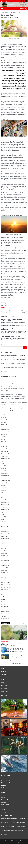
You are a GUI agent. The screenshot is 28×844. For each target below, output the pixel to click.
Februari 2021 (4, 526)
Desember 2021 (5, 502)
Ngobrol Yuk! (4, 691)
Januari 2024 (4, 451)
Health (3, 597)
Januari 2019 (4, 575)
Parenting (3, 609)
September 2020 (5, 538)
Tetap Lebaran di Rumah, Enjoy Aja (10, 336)
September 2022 (5, 480)
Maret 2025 (4, 424)
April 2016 (3, 577)
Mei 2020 (3, 548)
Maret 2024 (4, 446)
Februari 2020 (4, 555)
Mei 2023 (3, 468)
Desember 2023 (5, 453)
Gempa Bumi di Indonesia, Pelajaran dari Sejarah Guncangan (18, 661)
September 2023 (5, 458)
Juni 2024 (3, 439)
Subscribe (23, 8)
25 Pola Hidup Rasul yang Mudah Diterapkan (12, 367)
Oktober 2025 (4, 419)
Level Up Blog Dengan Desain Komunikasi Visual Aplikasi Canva (18, 649)
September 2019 (5, 565)
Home (2, 682)
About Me (3, 671)
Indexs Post (4, 688)
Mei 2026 (3, 417)
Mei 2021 (3, 519)
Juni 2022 (3, 487)
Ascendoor (10, 842)
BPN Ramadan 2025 (6, 589)
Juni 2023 (3, 466)
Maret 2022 (4, 495)
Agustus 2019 (4, 567)
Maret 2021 (4, 524)
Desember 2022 (5, 475)
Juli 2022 (3, 485)
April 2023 (3, 470)
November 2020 (5, 534)
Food (2, 594)
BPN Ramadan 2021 (6, 584)
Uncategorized (5, 618)
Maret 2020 (4, 553)
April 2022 (3, 492)
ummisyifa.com (14, 4)
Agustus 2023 (4, 461)
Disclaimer (4, 677)
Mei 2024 (3, 441)
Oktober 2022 (4, 478)
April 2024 (3, 444)
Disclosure (3, 592)
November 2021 (5, 504)
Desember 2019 (5, 558)
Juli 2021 (3, 514)
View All (23, 623)
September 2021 (5, 509)
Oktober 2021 (4, 507)
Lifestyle (3, 307)
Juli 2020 (3, 543)
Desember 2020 (5, 531)
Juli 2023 (3, 463)
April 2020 (3, 550)
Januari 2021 (4, 529)
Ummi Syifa (15, 17)
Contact (3, 674)
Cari (2, 345)
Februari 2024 (4, 449)
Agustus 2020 (4, 541)
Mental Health (4, 606)
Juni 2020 (3, 546)
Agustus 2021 (4, 512)
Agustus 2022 (4, 483)
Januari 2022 (4, 500)
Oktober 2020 (4, 536)
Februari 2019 (4, 572)
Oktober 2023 (4, 456)
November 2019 (5, 560)
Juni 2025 (3, 422)
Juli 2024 (3, 436)
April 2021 (3, 521)
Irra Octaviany (4, 402)
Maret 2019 (4, 570)
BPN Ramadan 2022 (6, 587)
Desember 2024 (5, 429)
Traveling (3, 616)
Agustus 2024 (4, 434)
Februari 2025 (4, 427)
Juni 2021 (3, 517)
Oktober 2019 (4, 563)
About (2, 668)
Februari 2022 (4, 497)
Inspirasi (3, 599)
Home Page (4, 685)
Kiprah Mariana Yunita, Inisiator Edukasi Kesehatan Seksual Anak (13, 644)
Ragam (3, 614)
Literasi (3, 604)
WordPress (21, 842)
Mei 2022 (3, 490)
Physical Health (5, 611)
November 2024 (5, 432)
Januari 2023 (4, 473)
